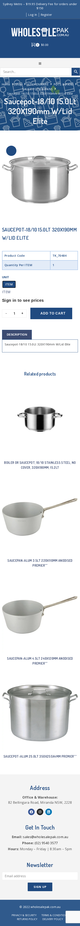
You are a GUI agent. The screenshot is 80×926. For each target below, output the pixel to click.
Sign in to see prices (23, 300)
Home (6, 84)
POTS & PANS (63, 84)
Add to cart (53, 313)
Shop (18, 84)
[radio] (9, 284)
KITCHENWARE (37, 84)
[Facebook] (31, 812)
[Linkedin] (48, 812)
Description (17, 334)
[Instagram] (40, 812)
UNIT (5, 277)
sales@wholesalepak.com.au (45, 837)
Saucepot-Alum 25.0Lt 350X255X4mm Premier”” (40, 756)
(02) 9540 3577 (46, 843)
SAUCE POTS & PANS (37, 89)
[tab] (17, 334)
